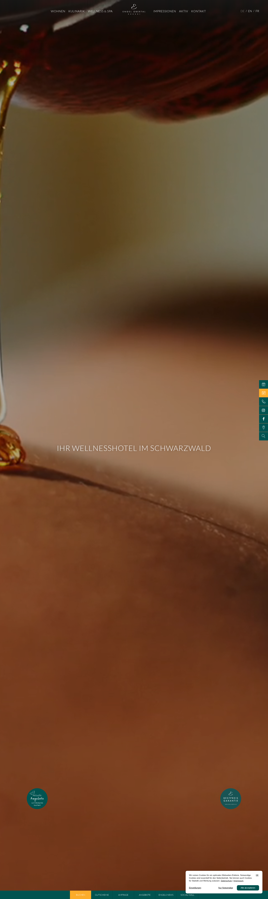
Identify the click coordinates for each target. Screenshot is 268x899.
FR (257, 11)
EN (250, 11)
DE (242, 11)
